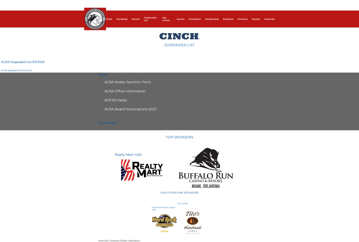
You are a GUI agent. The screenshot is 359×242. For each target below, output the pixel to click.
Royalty (256, 19)
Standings (121, 19)
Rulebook (228, 19)
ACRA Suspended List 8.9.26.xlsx (16, 70)
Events (180, 19)
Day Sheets (166, 19)
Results (136, 19)
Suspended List (150, 19)
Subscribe (269, 19)
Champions (194, 19)
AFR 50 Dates (115, 100)
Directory (243, 19)
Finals (109, 19)
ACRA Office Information (125, 91)
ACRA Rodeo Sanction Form (127, 82)
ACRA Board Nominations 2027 (130, 109)
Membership (212, 19)
